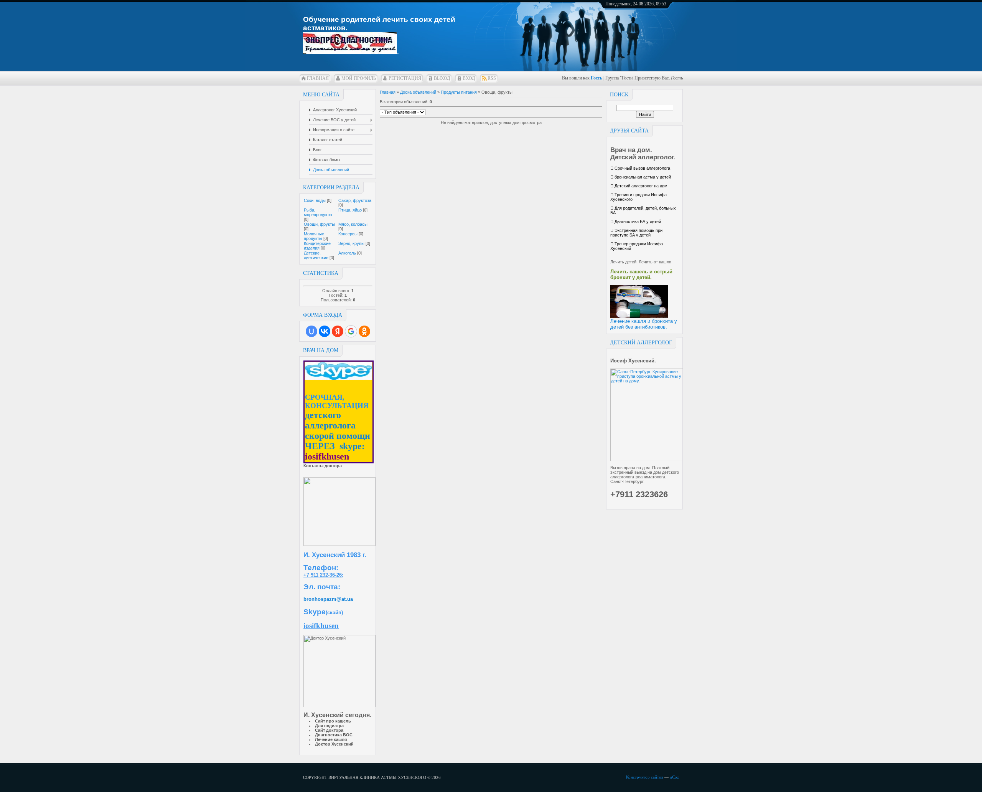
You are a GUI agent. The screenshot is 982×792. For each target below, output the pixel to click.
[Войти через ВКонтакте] (324, 331)
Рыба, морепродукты (318, 212)
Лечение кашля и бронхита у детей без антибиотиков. (643, 324)
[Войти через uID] (311, 331)
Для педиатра (329, 725)
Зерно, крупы (351, 243)
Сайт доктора (329, 730)
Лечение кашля (331, 739)
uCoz (674, 777)
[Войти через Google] (351, 331)
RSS (492, 78)
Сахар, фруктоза (354, 200)
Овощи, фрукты (319, 224)
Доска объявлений (418, 92)
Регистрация (405, 78)
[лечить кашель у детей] (339, 544)
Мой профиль (358, 78)
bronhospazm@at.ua (328, 599)
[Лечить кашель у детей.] (639, 316)
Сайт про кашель (333, 721)
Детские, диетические (316, 255)
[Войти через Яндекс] (337, 331)
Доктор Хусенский (334, 744)
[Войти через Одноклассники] (364, 331)
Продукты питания (459, 92)
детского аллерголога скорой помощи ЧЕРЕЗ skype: (337, 430)
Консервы (348, 233)
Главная (318, 78)
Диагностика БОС (334, 734)
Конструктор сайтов (644, 777)
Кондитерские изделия (317, 245)
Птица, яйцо (350, 210)
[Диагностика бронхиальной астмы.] (350, 48)
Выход (442, 78)
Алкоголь (347, 253)
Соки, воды (315, 200)
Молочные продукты (314, 236)
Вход (469, 78)
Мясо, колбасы (352, 224)
